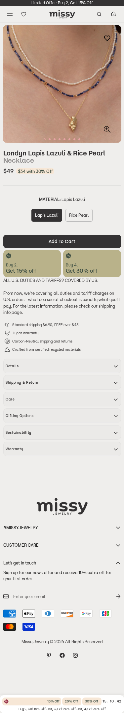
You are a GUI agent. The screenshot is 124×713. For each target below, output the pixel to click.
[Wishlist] (23, 14)
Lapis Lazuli (47, 215)
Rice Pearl (79, 215)
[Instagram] (75, 655)
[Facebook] (62, 655)
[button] (113, 14)
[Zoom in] (107, 129)
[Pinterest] (49, 655)
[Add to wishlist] (107, 38)
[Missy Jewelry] (62, 14)
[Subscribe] (113, 596)
